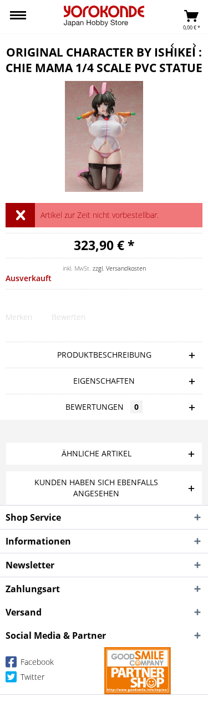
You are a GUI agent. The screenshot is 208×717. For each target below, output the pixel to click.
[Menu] (18, 16)
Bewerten (68, 317)
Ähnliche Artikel (96, 453)
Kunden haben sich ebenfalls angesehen (96, 488)
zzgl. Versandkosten (119, 268)
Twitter (31, 677)
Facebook (36, 662)
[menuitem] (18, 16)
